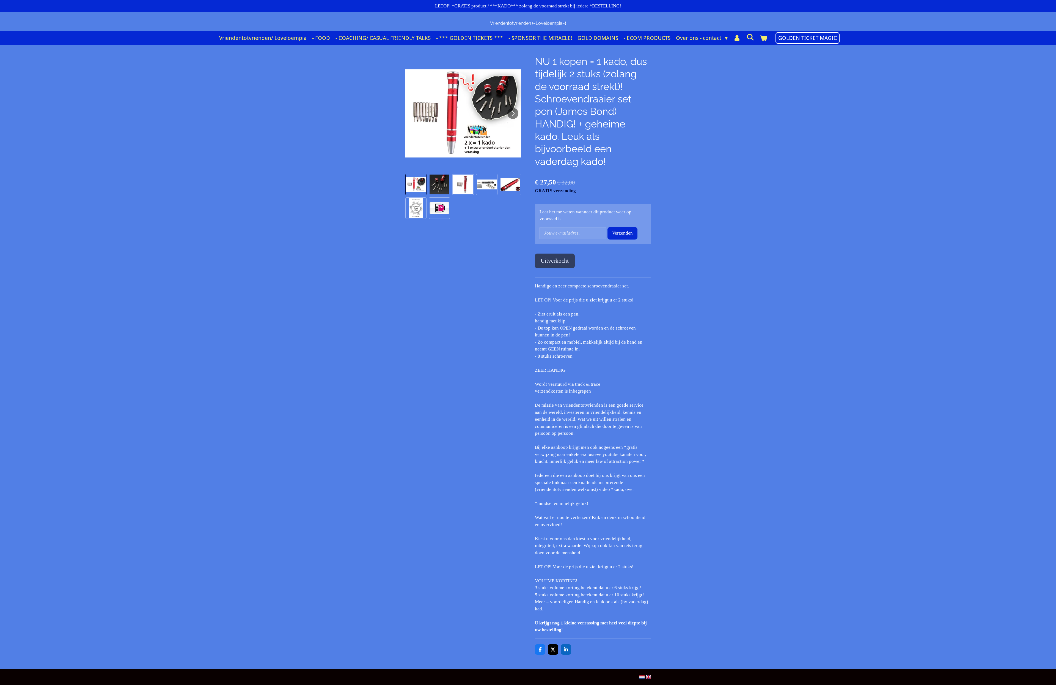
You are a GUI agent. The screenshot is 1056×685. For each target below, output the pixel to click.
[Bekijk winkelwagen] (763, 38)
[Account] (737, 38)
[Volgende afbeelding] (512, 113)
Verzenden (622, 233)
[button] (416, 184)
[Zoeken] (750, 37)
